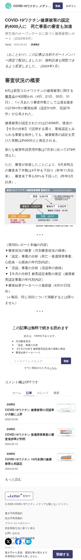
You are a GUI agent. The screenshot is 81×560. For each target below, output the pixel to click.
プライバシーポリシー (17, 523)
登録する (62, 554)
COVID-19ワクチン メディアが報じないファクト (32, 6)
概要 (56, 393)
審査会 (10, 96)
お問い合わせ (12, 533)
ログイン (71, 6)
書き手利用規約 (13, 513)
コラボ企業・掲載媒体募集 (20, 538)
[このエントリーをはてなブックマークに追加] (28, 541)
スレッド (43, 393)
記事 (29, 393)
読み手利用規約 (13, 518)
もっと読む (13, 479)
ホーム (16, 393)
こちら (53, 367)
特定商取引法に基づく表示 (20, 528)
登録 (57, 6)
